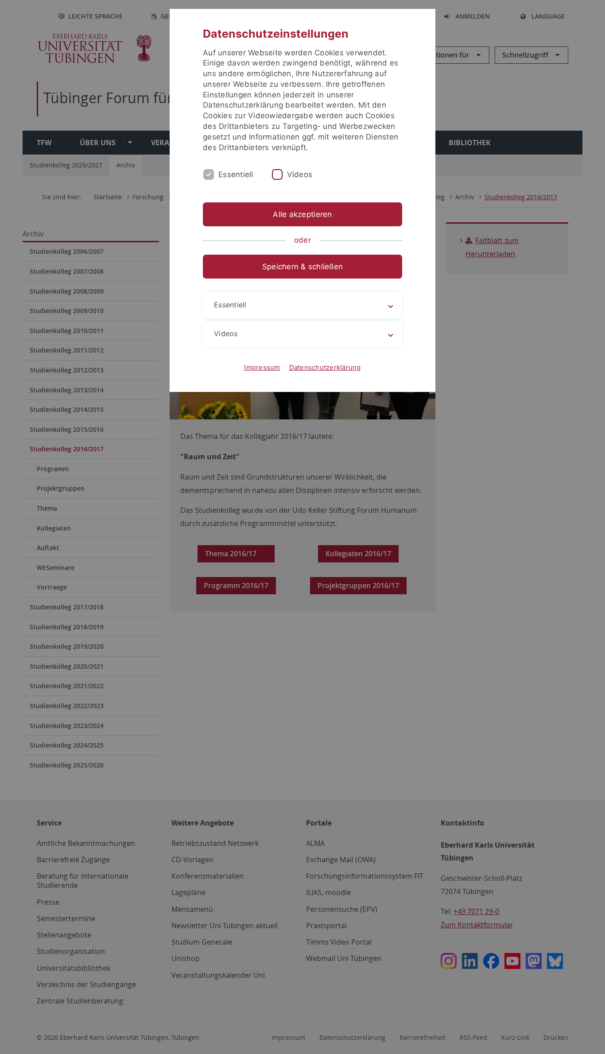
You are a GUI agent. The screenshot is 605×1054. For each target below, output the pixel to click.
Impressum (262, 367)
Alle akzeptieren (302, 214)
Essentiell (235, 174)
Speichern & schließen (302, 266)
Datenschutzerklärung (325, 367)
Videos (300, 174)
